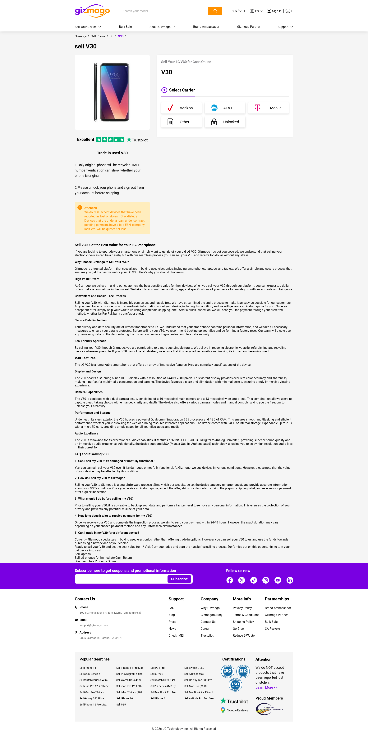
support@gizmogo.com (94, 625)
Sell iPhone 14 (88, 667)
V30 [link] (121, 36)
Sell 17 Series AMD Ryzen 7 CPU (164, 686)
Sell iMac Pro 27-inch (92, 692)
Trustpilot (207, 635)
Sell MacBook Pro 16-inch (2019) (164, 692)
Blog (172, 615)
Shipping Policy (243, 622)
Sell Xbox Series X (90, 673)
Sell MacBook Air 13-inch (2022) (199, 692)
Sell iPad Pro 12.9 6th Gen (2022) (130, 686)
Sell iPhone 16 (124, 698)
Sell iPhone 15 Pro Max (93, 704)
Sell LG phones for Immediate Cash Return (103, 557)
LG (112, 36)
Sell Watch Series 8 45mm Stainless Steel (95, 680)
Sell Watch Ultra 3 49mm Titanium (164, 680)
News (172, 628)
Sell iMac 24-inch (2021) (130, 692)
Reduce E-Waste (244, 635)
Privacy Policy (242, 608)
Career (205, 628)
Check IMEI (176, 635)
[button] (256, 11)
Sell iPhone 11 (158, 698)
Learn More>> (266, 687)
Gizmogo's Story (212, 615)
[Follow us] (229, 580)
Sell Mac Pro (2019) (196, 686)
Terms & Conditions (246, 615)
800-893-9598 (88, 612)
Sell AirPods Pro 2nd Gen (199, 698)
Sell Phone (98, 36)
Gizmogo (81, 36)
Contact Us (208, 622)
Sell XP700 (156, 673)
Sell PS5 (121, 704)
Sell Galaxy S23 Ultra (92, 698)
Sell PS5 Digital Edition (129, 673)
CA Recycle (272, 628)
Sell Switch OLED (194, 667)
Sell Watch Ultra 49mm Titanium (130, 680)
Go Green (239, 628)
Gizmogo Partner (248, 27)
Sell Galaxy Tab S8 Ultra (198, 680)
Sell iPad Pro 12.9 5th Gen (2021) (95, 686)
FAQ (171, 608)
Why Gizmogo (210, 608)
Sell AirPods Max (194, 673)
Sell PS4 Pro (157, 667)
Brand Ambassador (206, 27)
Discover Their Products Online (95, 561)
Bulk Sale (125, 27)
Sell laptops (83, 554)
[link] (81, 36)
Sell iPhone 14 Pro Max (129, 667)
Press (172, 622)
